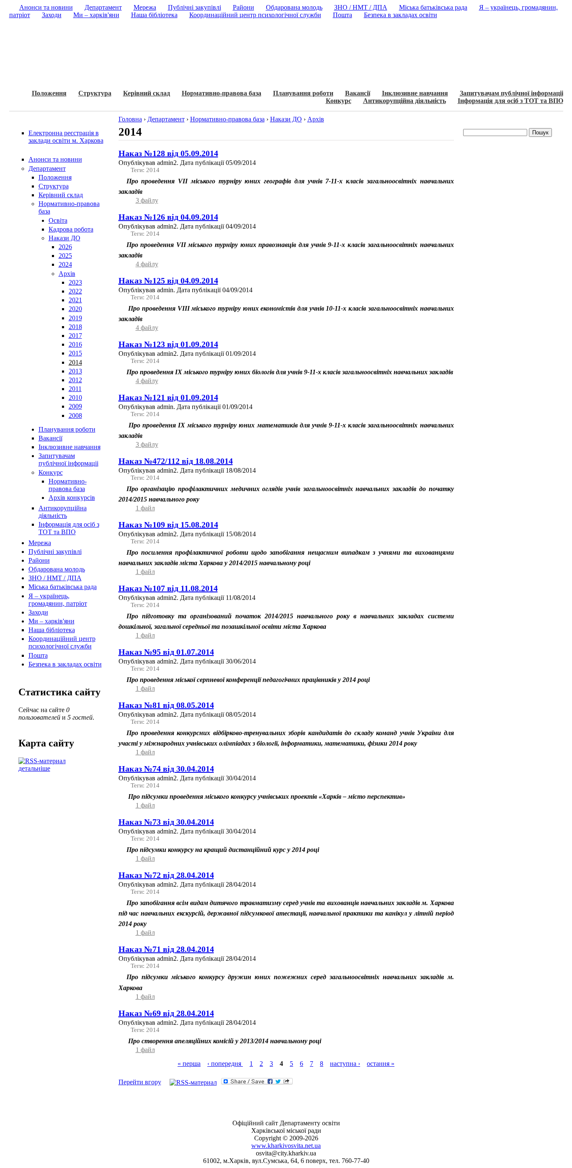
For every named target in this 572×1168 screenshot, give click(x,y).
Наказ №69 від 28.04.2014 (166, 1013)
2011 (75, 388)
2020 (75, 308)
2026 (65, 246)
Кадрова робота (71, 229)
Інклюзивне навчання (415, 93)
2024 (65, 264)
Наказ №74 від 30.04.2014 (166, 768)
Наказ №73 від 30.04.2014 (166, 821)
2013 (75, 371)
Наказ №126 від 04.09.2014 (168, 216)
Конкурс (338, 100)
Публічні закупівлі (55, 551)
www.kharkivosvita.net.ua (286, 1145)
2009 (75, 406)
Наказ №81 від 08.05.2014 (166, 705)
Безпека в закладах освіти (65, 664)
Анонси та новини (55, 159)
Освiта (58, 220)
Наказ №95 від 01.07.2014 (166, 651)
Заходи (38, 612)
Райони (39, 560)
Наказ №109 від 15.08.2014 (168, 524)
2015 (75, 353)
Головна (130, 119)
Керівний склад (146, 93)
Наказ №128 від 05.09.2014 (168, 153)
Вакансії (357, 93)
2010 (75, 397)
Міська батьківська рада (62, 586)
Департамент (47, 168)
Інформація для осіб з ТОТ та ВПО (510, 100)
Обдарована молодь (56, 569)
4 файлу (147, 264)
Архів (67, 273)
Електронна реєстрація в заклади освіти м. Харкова (65, 136)
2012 (75, 379)
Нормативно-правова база (221, 93)
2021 (75, 300)
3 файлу (147, 200)
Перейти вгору (140, 1082)
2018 (75, 326)
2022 (75, 291)
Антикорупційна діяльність (404, 100)
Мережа (39, 542)
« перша (189, 1063)
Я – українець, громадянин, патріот (57, 599)
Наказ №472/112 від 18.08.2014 (176, 461)
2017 (75, 335)
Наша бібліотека (51, 629)
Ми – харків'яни (51, 621)
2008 (75, 415)
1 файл (145, 508)
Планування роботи (303, 93)
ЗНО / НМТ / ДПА (55, 577)
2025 (65, 255)
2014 (75, 362)
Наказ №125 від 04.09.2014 (168, 280)
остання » (380, 1063)
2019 (75, 318)
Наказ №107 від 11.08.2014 (168, 588)
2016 (75, 344)
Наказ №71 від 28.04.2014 (166, 949)
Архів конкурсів (72, 497)
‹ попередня (225, 1063)
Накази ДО (64, 238)
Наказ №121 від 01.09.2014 (168, 397)
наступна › (345, 1063)
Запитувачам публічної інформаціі (511, 93)
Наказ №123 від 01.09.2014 (168, 344)
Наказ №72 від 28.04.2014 (166, 875)
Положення (49, 93)
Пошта (38, 655)
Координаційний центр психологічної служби (61, 642)
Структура (94, 93)
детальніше (34, 768)
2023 (75, 282)
